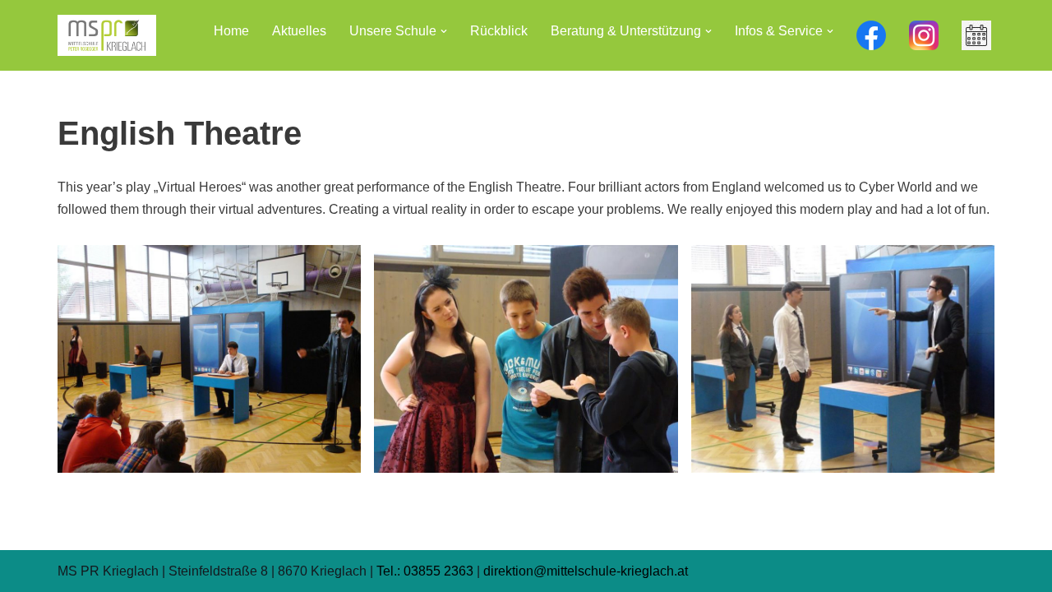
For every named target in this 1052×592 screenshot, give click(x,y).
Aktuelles (299, 31)
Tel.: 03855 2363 (424, 571)
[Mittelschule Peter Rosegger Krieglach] (107, 35)
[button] (444, 31)
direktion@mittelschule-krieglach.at (585, 571)
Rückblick (499, 31)
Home (231, 31)
